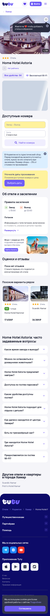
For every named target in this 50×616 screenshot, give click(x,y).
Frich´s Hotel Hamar (11, 486)
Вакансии (6, 578)
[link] (11, 250)
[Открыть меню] (46, 4)
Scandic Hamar (9, 482)
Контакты (6, 582)
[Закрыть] (45, 154)
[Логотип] (7, 3)
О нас (4, 575)
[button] (25, 4)
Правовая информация (11, 585)
